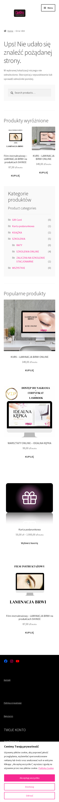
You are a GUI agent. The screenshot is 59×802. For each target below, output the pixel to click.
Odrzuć (29, 795)
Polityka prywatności (13, 703)
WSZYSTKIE (18, 267)
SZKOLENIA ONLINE (27, 251)
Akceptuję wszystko (29, 777)
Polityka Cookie (46, 768)
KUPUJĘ (15, 175)
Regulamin (8, 716)
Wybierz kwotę (29, 543)
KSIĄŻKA (17, 232)
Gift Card (17, 219)
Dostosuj (29, 786)
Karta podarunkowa (23, 226)
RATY (19, 245)
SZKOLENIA (18, 238)
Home (10, 30)
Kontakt (7, 680)
